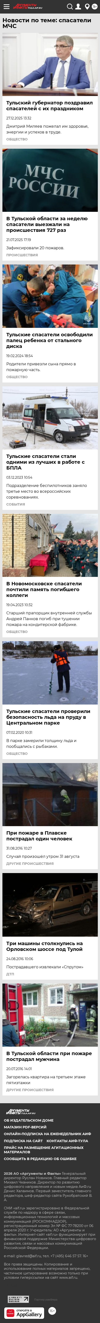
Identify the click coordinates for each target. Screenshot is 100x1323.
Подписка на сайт (23, 1141)
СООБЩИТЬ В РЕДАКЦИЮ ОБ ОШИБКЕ (40, 1159)
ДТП (10, 974)
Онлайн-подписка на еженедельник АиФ (47, 1134)
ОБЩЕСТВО (17, 139)
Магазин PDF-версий (25, 1127)
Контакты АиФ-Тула (67, 1141)
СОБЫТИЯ (15, 504)
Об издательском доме (28, 1120)
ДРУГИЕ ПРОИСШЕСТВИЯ (30, 863)
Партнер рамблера (45, 1299)
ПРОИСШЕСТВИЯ (22, 255)
